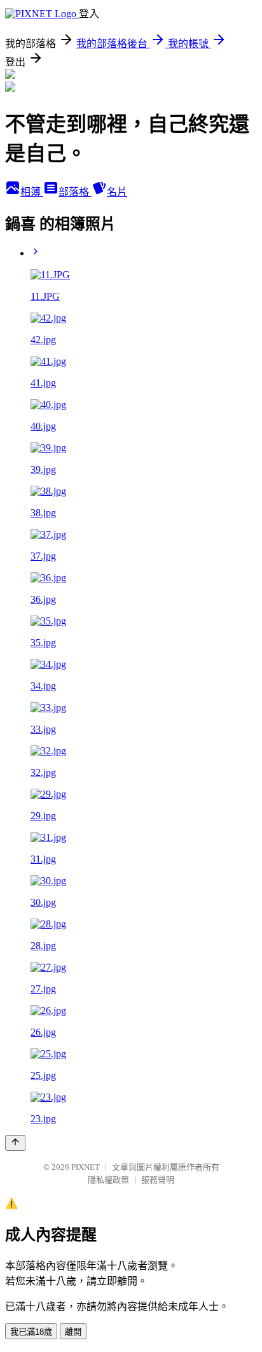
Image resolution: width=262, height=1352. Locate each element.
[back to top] (15, 1143)
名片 (117, 192)
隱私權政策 (108, 1180)
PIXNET (85, 1167)
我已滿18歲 (31, 1332)
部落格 (75, 192)
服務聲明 (157, 1180)
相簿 (31, 192)
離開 (73, 1332)
